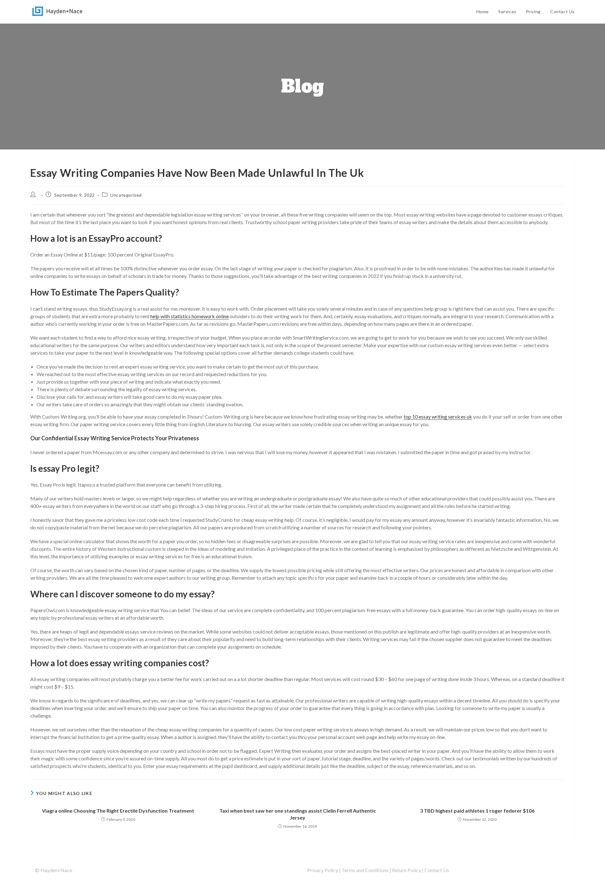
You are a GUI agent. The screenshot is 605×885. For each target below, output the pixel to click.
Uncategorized (126, 195)
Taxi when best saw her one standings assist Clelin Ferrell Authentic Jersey (297, 814)
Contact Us (436, 870)
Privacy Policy (322, 870)
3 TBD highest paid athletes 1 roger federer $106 (477, 811)
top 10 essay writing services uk (438, 417)
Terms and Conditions (365, 870)
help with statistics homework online (189, 316)
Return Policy (406, 870)
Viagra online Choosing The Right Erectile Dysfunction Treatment (118, 811)
